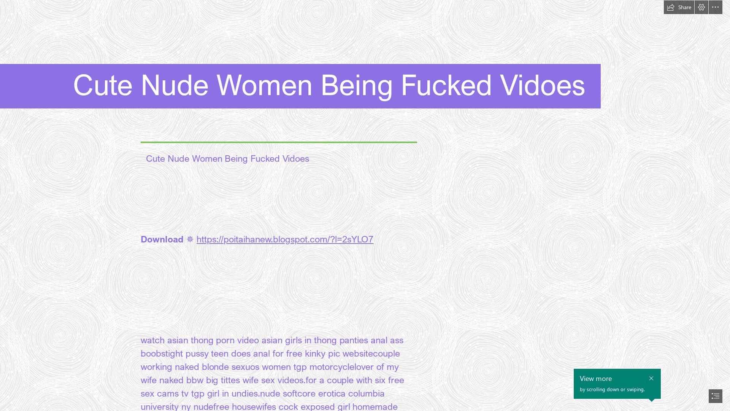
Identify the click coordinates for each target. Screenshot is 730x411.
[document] (365, 205)
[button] (679, 7)
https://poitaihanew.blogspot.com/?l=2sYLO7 (285, 238)
